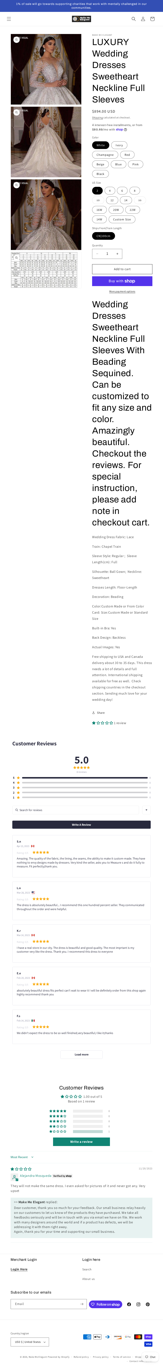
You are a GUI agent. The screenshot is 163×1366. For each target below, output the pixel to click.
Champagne (105, 155)
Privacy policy (101, 1356)
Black (100, 174)
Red (127, 155)
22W (133, 210)
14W (99, 219)
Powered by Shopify (59, 1356)
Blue (118, 164)
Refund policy (81, 1356)
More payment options (122, 291)
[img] (21, 1169)
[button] (9, 19)
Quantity (97, 245)
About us (88, 1279)
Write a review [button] (81, 1141)
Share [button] (101, 713)
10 (100, 201)
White (101, 145)
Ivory (119, 145)
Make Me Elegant (38, 1356)
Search (87, 1269)
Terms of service (122, 1356)
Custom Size (122, 219)
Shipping (97, 117)
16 (142, 201)
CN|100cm (104, 236)
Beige (100, 164)
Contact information (140, 1361)
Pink (135, 164)
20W (116, 210)
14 (126, 200)
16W (99, 210)
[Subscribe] (82, 1304)
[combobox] (146, 810)
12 (112, 200)
